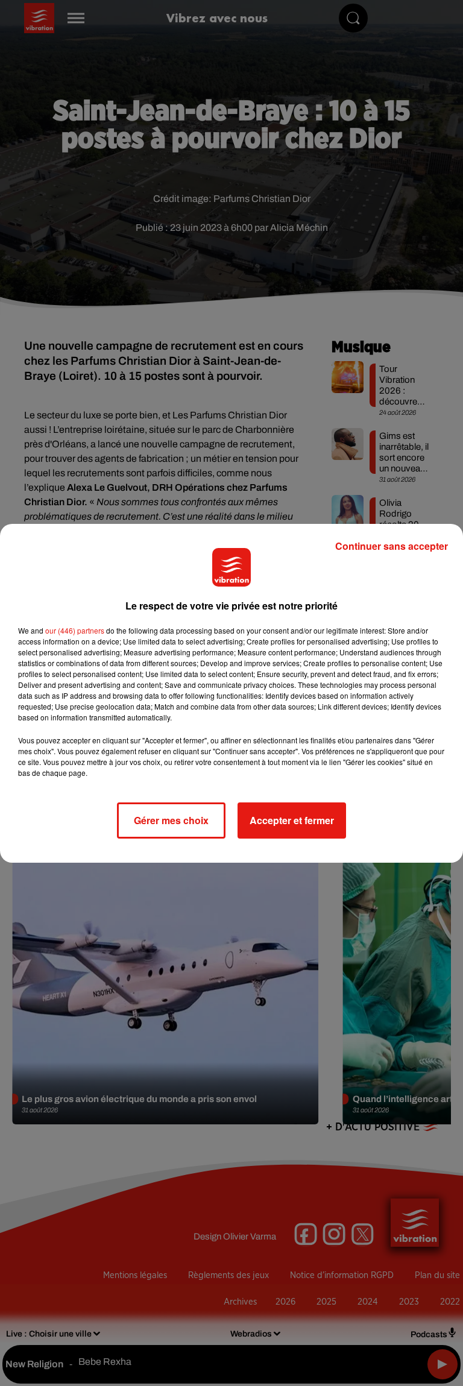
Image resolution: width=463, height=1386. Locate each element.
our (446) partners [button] (74, 630)
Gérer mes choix (171, 820)
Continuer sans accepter (391, 546)
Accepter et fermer (292, 820)
